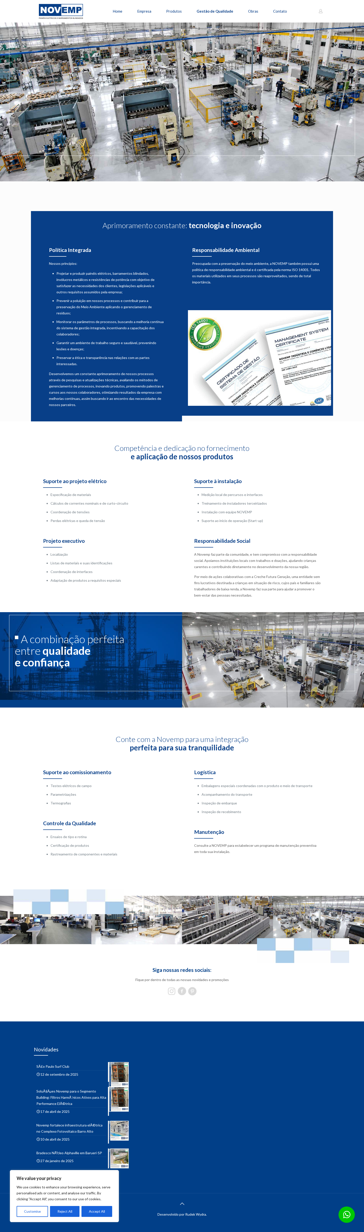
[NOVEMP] (61, 11)
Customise (32, 1211)
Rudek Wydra (195, 1214)
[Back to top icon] (182, 1203)
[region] (64, 1196)
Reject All (64, 1211)
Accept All (97, 1211)
